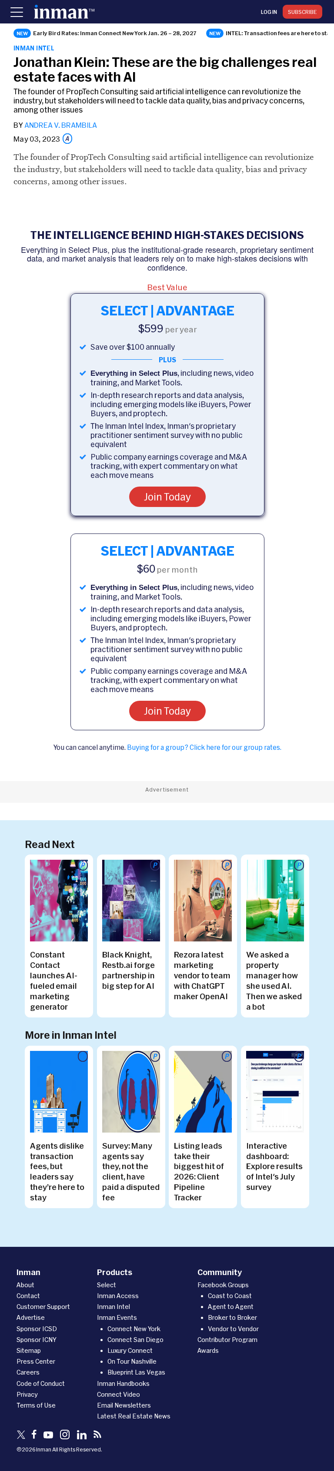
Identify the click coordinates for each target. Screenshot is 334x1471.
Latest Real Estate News (133, 1416)
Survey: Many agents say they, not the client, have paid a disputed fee (131, 1172)
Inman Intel (33, 48)
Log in (269, 12)
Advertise (31, 1317)
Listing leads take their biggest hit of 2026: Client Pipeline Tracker (199, 1172)
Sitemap (29, 1350)
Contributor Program (227, 1339)
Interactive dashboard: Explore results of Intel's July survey (274, 1166)
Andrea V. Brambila (60, 125)
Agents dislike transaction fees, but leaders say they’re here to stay (57, 1172)
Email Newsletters (124, 1405)
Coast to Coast (230, 1295)
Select (106, 1285)
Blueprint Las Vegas (136, 1372)
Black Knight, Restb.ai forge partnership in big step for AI (128, 970)
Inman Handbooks (123, 1383)
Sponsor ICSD (37, 1328)
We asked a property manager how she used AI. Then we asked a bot (274, 980)
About (25, 1285)
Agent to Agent (231, 1306)
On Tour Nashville (132, 1361)
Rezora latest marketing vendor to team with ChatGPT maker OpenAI (202, 975)
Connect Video (118, 1394)
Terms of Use (36, 1405)
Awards (208, 1350)
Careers (28, 1372)
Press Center (36, 1361)
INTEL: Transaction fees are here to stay (279, 33)
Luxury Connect (130, 1350)
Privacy (27, 1394)
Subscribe (302, 12)
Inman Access (118, 1295)
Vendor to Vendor (233, 1328)
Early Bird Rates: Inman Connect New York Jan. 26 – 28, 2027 (115, 33)
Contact (28, 1295)
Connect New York (133, 1328)
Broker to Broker (232, 1317)
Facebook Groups (223, 1285)
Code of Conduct (41, 1383)
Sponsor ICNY (37, 1339)
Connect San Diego (135, 1339)
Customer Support (43, 1306)
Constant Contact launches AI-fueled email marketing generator (53, 980)
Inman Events (117, 1317)
